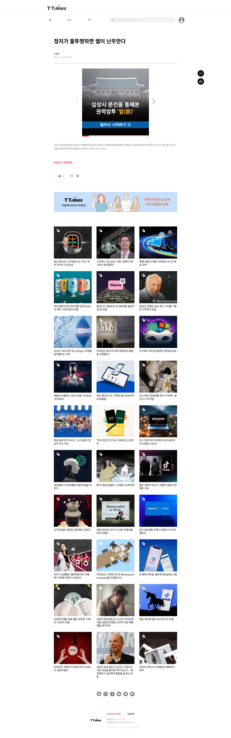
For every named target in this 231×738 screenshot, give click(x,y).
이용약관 (130, 713)
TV (89, 19)
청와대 (68, 162)
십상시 (59, 162)
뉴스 (69, 19)
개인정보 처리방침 (114, 713)
